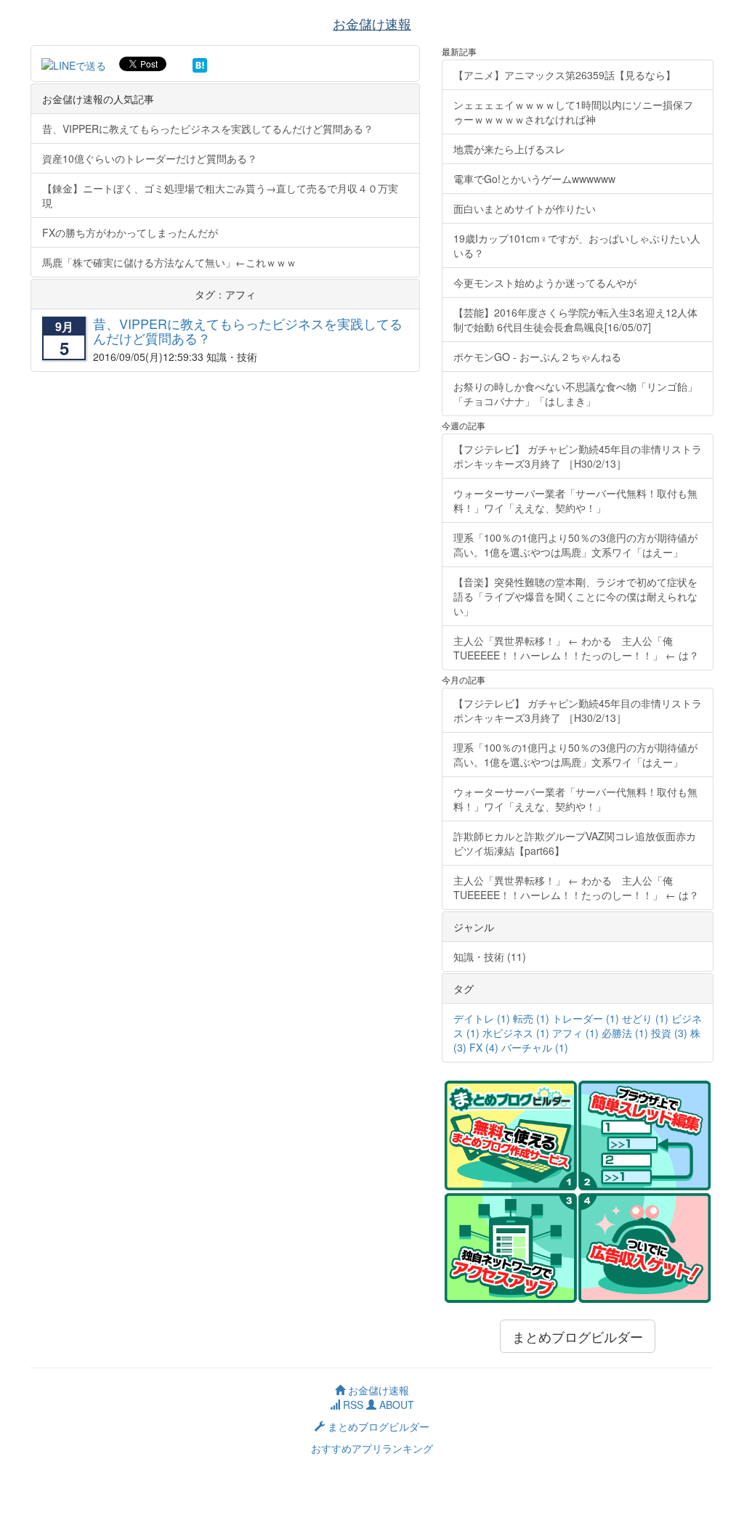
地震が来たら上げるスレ (509, 149)
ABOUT (395, 1404)
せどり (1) (645, 1018)
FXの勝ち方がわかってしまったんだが (130, 232)
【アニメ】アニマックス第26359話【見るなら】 (564, 75)
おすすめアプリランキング (372, 1448)
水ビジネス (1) (515, 1032)
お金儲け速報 (377, 1390)
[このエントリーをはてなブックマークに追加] (200, 64)
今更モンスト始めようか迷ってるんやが (544, 282)
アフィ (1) (575, 1032)
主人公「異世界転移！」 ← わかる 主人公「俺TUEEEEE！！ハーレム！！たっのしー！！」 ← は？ (576, 647)
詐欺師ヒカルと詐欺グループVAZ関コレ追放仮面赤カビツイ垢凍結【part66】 (574, 843)
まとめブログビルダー (577, 1336)
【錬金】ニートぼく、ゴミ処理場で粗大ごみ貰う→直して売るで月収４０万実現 (220, 195)
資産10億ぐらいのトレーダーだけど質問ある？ (149, 158)
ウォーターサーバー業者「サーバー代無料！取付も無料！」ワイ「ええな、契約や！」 (575, 500)
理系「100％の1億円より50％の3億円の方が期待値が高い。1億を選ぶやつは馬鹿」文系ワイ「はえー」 (575, 544)
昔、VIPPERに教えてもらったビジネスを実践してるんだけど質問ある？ (207, 128)
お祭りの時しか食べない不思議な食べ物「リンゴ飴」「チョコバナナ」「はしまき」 (575, 393)
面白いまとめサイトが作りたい (524, 208)
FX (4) (483, 1047)
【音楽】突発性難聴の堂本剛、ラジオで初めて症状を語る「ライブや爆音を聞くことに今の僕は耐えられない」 (575, 596)
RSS (351, 1404)
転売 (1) (531, 1018)
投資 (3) (669, 1032)
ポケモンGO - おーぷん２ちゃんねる (537, 356)
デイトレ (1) (481, 1018)
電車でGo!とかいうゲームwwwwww (534, 178)
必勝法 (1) (625, 1032)
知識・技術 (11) (489, 956)
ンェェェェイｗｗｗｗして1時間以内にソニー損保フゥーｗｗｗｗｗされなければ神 (573, 111)
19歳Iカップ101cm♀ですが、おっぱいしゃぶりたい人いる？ (576, 245)
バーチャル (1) (534, 1047)
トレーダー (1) (585, 1018)
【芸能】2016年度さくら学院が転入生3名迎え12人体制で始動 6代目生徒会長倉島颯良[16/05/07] (575, 319)
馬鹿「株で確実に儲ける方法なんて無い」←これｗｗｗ (169, 262)
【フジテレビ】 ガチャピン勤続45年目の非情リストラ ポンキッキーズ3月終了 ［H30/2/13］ (582, 456)
